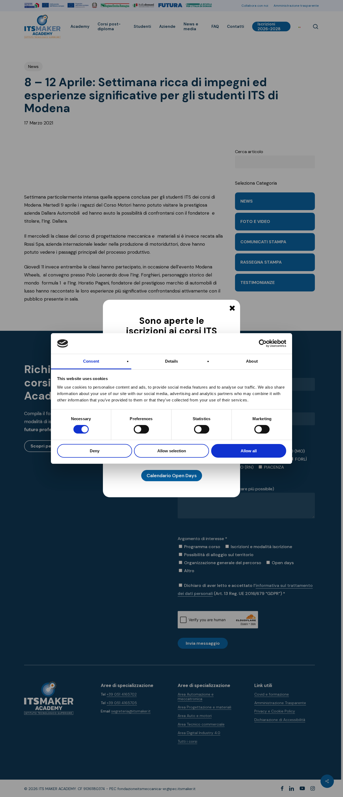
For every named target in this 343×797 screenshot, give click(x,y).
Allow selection (171, 451)
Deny (94, 451)
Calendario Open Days (172, 475)
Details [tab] (171, 361)
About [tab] (252, 361)
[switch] (135, 429)
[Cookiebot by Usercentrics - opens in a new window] (262, 343)
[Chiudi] (232, 308)
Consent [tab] (91, 361)
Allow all (249, 451)
